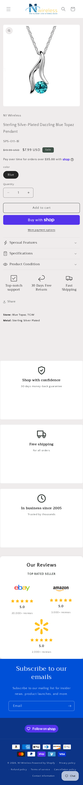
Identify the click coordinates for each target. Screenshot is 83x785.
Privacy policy (67, 763)
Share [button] (11, 301)
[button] (8, 9)
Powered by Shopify (43, 763)
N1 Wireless (24, 763)
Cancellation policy (65, 769)
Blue (11, 175)
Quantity (8, 184)
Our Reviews (41, 565)
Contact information (43, 776)
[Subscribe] (69, 706)
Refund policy (19, 769)
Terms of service (40, 769)
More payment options (41, 230)
